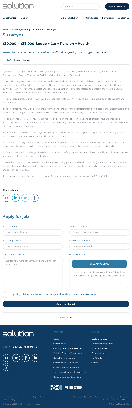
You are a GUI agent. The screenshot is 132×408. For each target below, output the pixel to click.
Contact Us (123, 18)
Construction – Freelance (65, 362)
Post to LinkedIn (16, 198)
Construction (9, 18)
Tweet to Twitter (25, 198)
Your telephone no (12, 240)
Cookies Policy (9, 400)
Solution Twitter (16, 358)
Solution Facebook (26, 358)
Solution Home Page (18, 5)
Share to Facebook (35, 198)
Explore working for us (102, 343)
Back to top (66, 317)
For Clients (108, 18)
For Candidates (90, 18)
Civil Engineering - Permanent (28, 29)
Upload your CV (77, 254)
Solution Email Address (6, 358)
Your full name (10, 226)
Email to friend (6, 198)
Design (24, 18)
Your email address (79, 226)
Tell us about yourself (14, 254)
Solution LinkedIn (35, 358)
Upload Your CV (117, 6)
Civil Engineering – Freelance (67, 348)
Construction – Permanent (66, 367)
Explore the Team (100, 348)
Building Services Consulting (67, 377)
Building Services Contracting (67, 353)
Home (6, 29)
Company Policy (29, 397)
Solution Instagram (6, 367)
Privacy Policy (45, 397)
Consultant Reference (80, 240)
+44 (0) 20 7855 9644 (23, 346)
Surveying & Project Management (69, 372)
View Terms (91, 294)
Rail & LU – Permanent (64, 358)
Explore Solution (69, 18)
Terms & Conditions (11, 397)
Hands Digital (123, 404)
